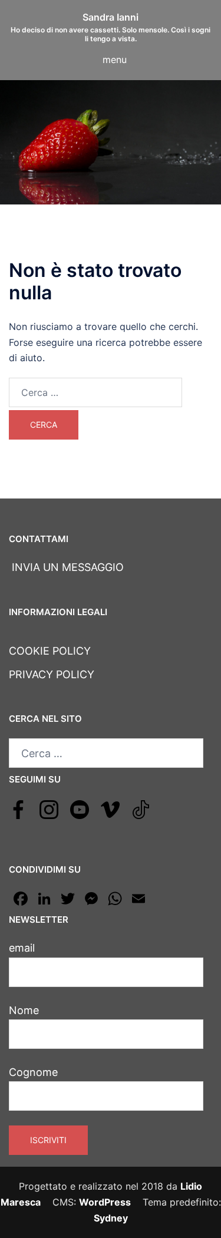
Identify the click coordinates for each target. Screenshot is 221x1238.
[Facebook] (18, 808)
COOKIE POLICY (50, 651)
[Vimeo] (110, 808)
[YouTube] (79, 808)
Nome (24, 1010)
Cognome (33, 1072)
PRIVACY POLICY (51, 674)
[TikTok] (140, 808)
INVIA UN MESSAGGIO (66, 567)
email (22, 948)
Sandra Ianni (110, 17)
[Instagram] (48, 808)
